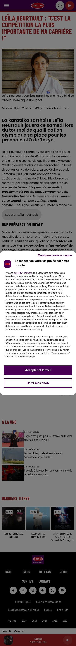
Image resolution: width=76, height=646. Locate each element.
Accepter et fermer (38, 370)
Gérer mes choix (38, 383)
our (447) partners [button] (23, 272)
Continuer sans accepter (55, 255)
